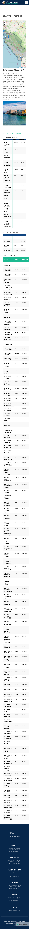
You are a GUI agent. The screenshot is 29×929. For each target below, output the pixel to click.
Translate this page (23, 924)
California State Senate (10, 921)
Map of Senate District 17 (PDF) (12, 134)
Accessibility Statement (14, 925)
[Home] (11, 2)
